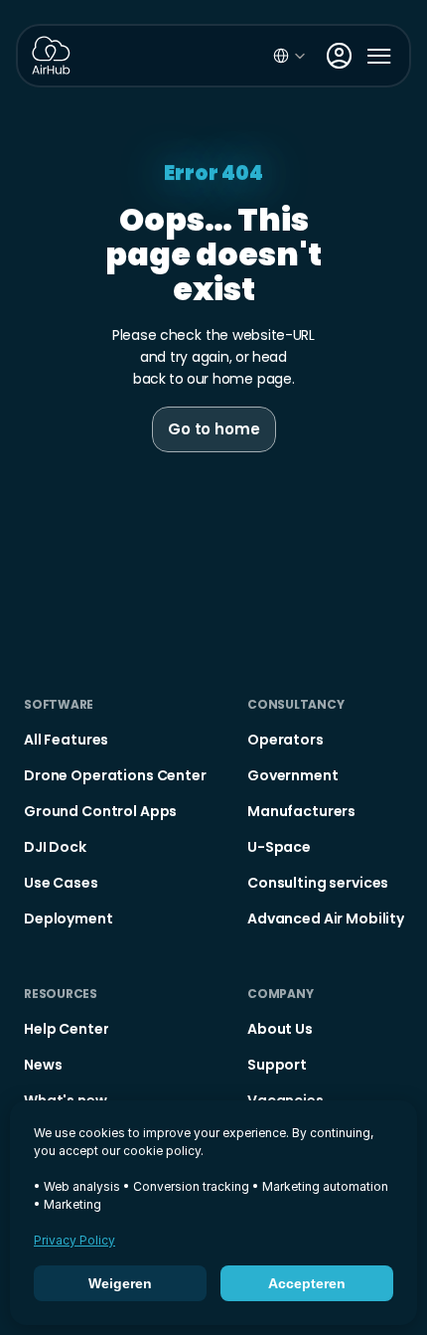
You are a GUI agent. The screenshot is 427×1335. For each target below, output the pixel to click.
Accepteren (307, 1283)
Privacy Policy (74, 1240)
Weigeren (120, 1283)
